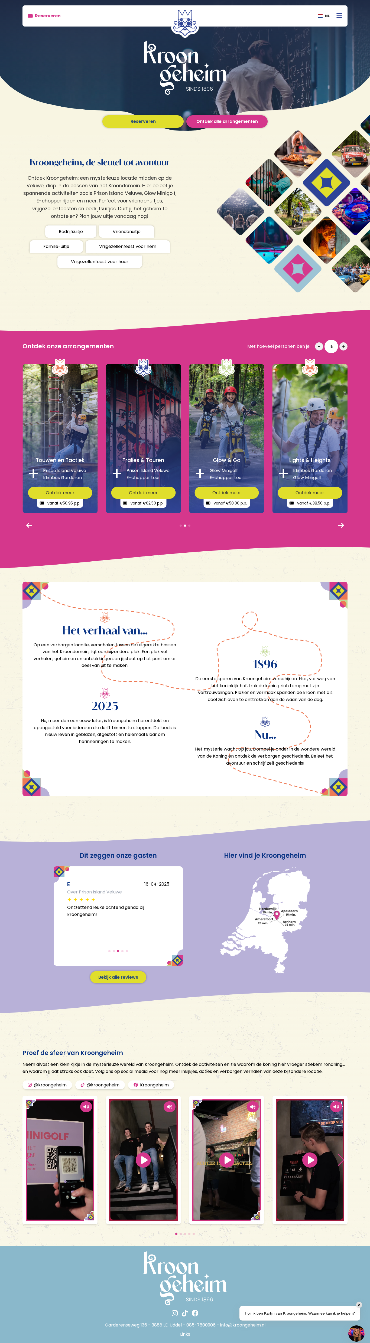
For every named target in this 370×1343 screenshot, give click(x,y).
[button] (29, 1160)
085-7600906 (201, 1325)
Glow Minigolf (93, 892)
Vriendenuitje (127, 231)
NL (327, 16)
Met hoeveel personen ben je (278, 346)
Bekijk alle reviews (118, 977)
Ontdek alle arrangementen (227, 121)
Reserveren (143, 121)
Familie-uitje (56, 246)
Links (185, 1334)
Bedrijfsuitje (71, 231)
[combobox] (323, 16)
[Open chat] (356, 1333)
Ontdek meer (60, 493)
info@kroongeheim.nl (242, 1325)
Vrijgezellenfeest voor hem (127, 246)
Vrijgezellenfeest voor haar (99, 261)
